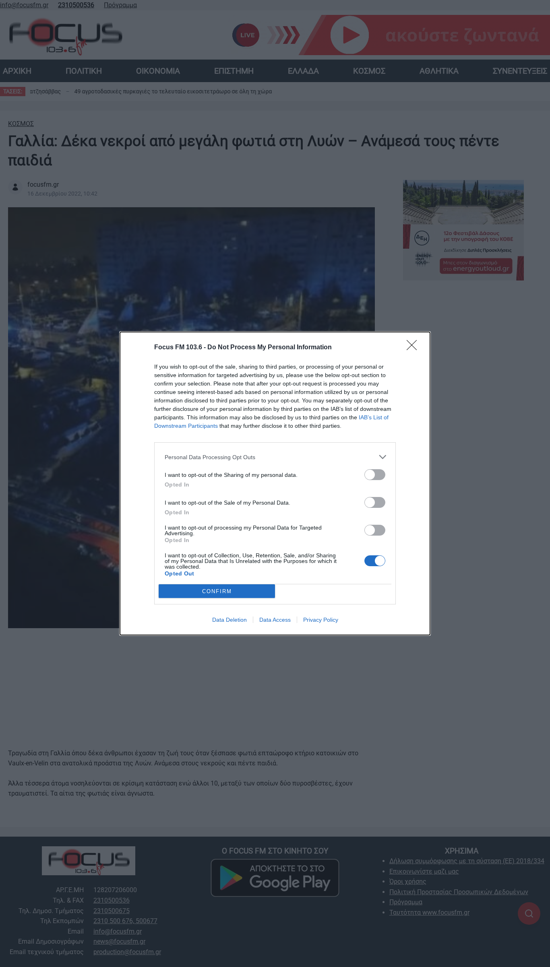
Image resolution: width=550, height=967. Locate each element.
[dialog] (275, 483)
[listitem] (275, 457)
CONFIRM (217, 591)
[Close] (414, 347)
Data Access (275, 619)
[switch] (374, 474)
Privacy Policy (320, 619)
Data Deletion (229, 619)
